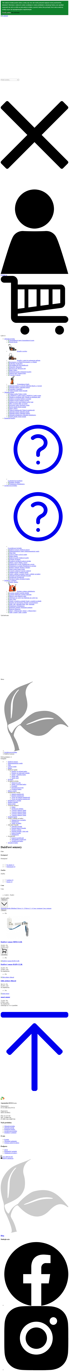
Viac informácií (15, 12)
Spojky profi (15, 778)
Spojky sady (15, 776)
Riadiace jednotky (25, 567)
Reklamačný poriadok (10, 1151)
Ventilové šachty (23, 572)
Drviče (15, 342)
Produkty (17, 482)
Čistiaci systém (22, 394)
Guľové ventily (22, 554)
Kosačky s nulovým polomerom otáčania (28, 360)
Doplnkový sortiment (10, 580)
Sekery (15, 408)
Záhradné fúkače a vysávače (33, 386)
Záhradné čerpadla (17, 826)
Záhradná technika (9, 339)
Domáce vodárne (16, 830)
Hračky (16, 582)
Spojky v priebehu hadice (19, 774)
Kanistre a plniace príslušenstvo (26, 591)
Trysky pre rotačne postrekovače (21, 799)
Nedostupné (10, 866)
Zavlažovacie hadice (17, 841)
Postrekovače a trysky (28, 564)
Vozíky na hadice (16, 823)
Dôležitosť (4, 900)
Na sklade (10, 865)
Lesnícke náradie (24, 593)
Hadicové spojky (24, 558)
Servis (6, 1149)
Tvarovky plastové (25, 571)
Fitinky (14, 807)
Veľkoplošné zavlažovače (19, 839)
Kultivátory (19, 363)
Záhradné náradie (24, 412)
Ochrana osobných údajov (11, 1143)
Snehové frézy (22, 373)
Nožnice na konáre (25, 399)
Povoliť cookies (6, 12)
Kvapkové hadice (16, 789)
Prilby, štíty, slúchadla (28, 604)
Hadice (15, 556)
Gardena (9, 880)
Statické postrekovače (18, 794)
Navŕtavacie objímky (17, 808)
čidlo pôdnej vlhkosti (8, 981)
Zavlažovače (20, 577)
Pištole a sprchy (22, 562)
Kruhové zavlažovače (18, 838)
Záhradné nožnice (24, 413)
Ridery (15, 370)
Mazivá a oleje (22, 596)
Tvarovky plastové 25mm (19, 813)
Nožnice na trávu (24, 400)
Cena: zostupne (47, 908)
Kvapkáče (14, 786)
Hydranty (17, 559)
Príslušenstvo (21, 484)
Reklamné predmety (27, 607)
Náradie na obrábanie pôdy (32, 397)
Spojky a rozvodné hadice (19, 784)
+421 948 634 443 (7, 1157)
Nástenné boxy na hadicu (19, 820)
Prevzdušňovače (23, 365)
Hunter (9, 882)
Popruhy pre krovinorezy (31, 602)
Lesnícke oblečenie (25, 594)
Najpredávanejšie (6, 908)
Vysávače (17, 375)
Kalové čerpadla (16, 833)
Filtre (14, 553)
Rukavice (17, 609)
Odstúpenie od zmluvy (10, 1153)
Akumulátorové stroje (28, 340)
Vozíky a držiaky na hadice (32, 574)
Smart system (21, 569)
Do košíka (4, 954)
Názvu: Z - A (29, 908)
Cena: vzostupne (38, 908)
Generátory (19, 389)
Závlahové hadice (24, 579)
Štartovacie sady (16, 783)
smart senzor (5, 997)
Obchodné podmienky (10, 1141)
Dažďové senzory (24, 549)
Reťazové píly (21, 368)
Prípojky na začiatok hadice (19, 771)
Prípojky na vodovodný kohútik (21, 773)
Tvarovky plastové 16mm (19, 810)
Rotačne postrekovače (18, 795)
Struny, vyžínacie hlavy (29, 611)
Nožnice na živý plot (27, 402)
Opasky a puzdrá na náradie (33, 601)
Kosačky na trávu (22, 351)
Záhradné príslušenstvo (29, 415)
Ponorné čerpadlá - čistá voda (20, 831)
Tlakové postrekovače (28, 410)
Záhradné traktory (24, 387)
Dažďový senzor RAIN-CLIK (11, 964)
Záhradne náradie (9, 392)
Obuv (14, 599)
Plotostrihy (18, 367)
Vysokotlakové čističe (23, 384)
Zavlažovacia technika (10, 485)
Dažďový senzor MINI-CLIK (11, 942)
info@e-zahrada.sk (7, 1158)
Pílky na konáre (22, 403)
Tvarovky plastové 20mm (19, 812)
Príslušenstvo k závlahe (29, 566)
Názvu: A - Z (21, 908)
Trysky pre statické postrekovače (21, 797)
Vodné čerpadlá (22, 390)
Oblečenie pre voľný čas (30, 598)
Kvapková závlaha (25, 561)
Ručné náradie (22, 407)
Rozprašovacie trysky (18, 787)
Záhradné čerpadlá (25, 575)
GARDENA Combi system (33, 395)
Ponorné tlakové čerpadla (19, 828)
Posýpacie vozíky (24, 405)
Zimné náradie (22, 416)
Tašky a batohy (22, 612)
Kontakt (6, 1139)
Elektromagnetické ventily (31, 551)
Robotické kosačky (25, 372)
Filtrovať (3, 910)
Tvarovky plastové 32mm (19, 815)
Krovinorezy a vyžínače (30, 362)
